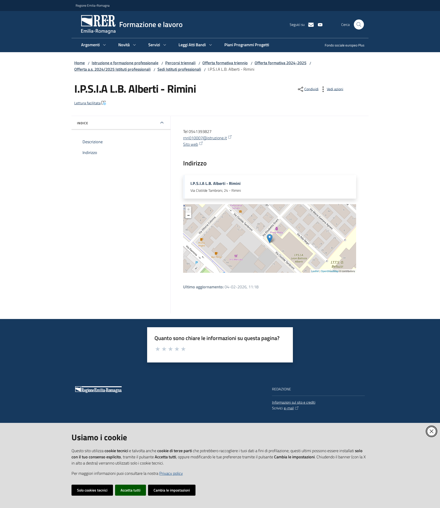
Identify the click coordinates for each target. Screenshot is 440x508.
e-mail (289, 408)
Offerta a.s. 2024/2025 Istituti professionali (112, 69)
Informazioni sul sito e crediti (293, 402)
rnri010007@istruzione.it (205, 138)
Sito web (190, 144)
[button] (358, 24)
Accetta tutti (130, 490)
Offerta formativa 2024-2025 (280, 63)
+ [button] (188, 209)
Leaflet (315, 271)
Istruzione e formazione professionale (125, 63)
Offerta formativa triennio (225, 63)
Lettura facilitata (87, 103)
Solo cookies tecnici (92, 490)
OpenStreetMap (329, 271)
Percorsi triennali (180, 63)
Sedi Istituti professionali (179, 69)
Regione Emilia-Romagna (93, 5)
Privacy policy (171, 473)
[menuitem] (341, 45)
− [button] (188, 215)
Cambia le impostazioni (172, 490)
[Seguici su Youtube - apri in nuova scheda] (318, 24)
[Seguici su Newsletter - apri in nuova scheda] (309, 24)
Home (79, 63)
